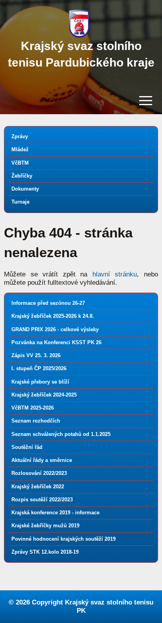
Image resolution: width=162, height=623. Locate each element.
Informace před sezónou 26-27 (48, 303)
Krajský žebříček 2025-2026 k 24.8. (52, 316)
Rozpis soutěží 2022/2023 (42, 499)
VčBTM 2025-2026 (32, 408)
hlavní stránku (114, 274)
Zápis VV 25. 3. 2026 (36, 355)
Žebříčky (21, 176)
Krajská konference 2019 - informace (55, 512)
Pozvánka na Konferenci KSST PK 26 (56, 342)
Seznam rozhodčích (35, 421)
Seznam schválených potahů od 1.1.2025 (60, 434)
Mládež (20, 149)
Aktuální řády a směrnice (41, 460)
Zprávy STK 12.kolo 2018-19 (45, 552)
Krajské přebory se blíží (40, 382)
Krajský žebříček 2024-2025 (44, 395)
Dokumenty (25, 189)
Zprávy (19, 136)
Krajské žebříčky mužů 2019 (45, 525)
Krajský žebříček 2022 (37, 487)
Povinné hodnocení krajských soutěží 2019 (63, 539)
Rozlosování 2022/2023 (39, 473)
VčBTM (20, 163)
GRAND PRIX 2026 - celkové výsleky (55, 329)
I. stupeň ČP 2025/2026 (38, 368)
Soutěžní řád (26, 447)
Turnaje (20, 202)
